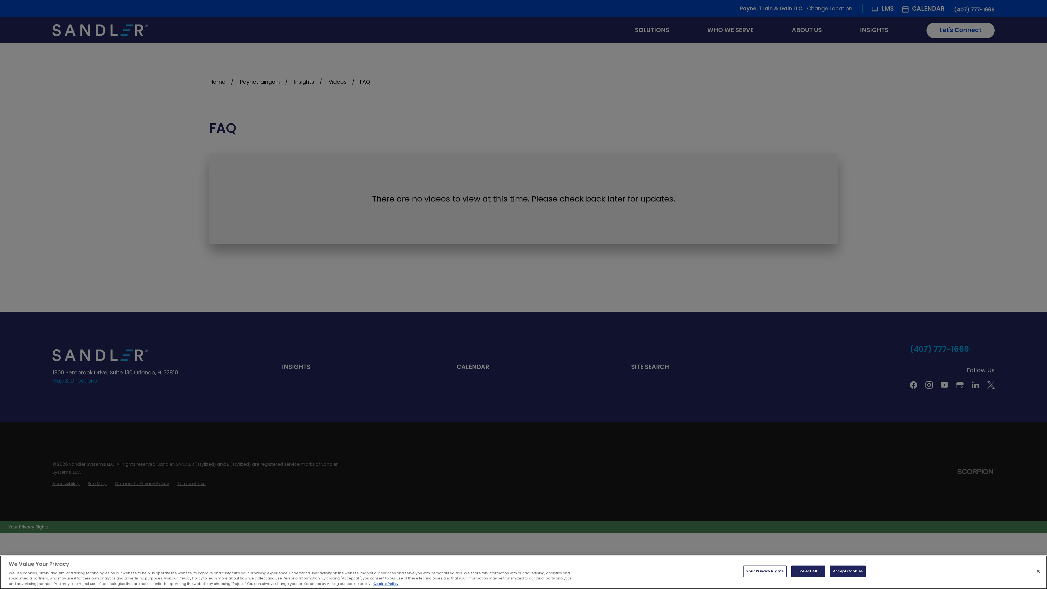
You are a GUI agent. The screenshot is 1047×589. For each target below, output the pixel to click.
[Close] (1038, 571)
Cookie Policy (386, 583)
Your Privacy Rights (765, 571)
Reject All (808, 571)
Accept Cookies (848, 571)
